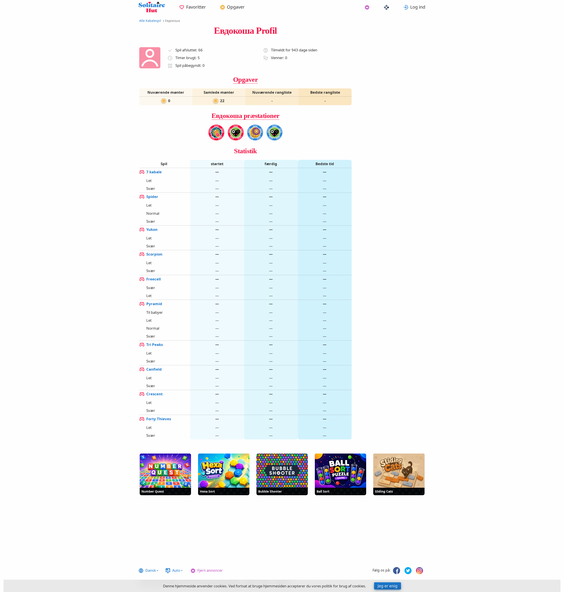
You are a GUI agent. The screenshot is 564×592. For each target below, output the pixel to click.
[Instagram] (419, 570)
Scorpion (154, 254)
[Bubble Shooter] (282, 471)
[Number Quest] (165, 471)
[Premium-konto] (367, 7)
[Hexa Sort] (223, 471)
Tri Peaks (154, 344)
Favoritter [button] (196, 7)
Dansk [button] (150, 570)
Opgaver (245, 79)
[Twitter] (408, 570)
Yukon (152, 229)
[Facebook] (396, 570)
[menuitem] (192, 7)
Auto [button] (176, 570)
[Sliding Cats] (399, 471)
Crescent (154, 393)
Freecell (153, 278)
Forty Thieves (158, 418)
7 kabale (154, 171)
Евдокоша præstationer (245, 116)
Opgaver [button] (236, 7)
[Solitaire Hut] (152, 7)
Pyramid (154, 303)
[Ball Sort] (340, 471)
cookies (220, 585)
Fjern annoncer (210, 570)
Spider (152, 196)
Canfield (154, 369)
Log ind (417, 7)
